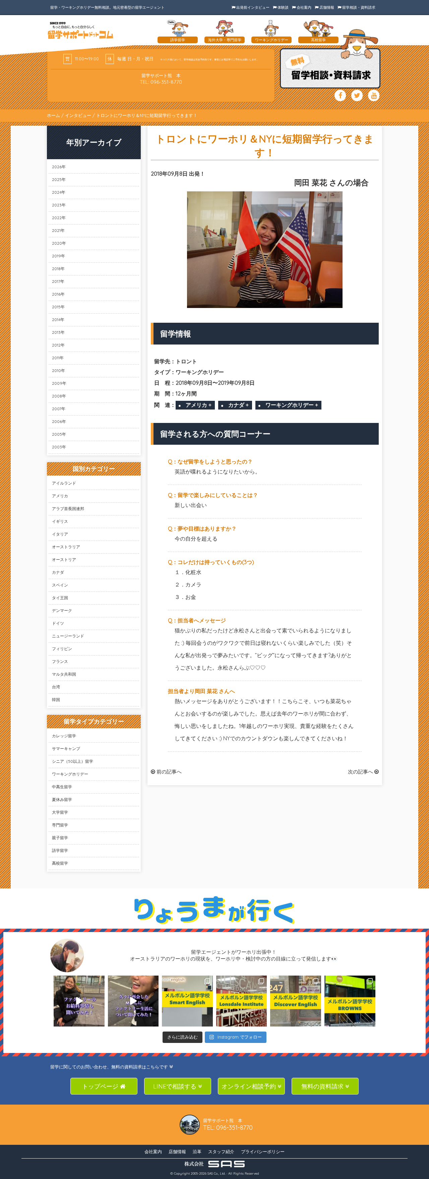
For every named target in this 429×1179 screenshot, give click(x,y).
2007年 (58, 408)
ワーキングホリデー (70, 774)
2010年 (58, 370)
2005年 (59, 434)
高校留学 (60, 863)
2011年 (58, 357)
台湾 (56, 686)
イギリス (60, 521)
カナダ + (238, 404)
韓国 (56, 699)
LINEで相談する (175, 1086)
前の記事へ (168, 771)
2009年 (59, 383)
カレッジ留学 (64, 735)
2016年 (58, 294)
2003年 (59, 446)
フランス (60, 661)
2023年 (59, 204)
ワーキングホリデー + (291, 404)
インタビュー (78, 115)
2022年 (59, 217)
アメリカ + (198, 404)
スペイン (60, 584)
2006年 (59, 421)
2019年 (58, 255)
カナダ (58, 572)
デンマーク (62, 610)
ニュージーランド (68, 635)
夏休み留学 (62, 799)
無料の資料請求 (323, 1086)
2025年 (59, 179)
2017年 (58, 281)
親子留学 (60, 837)
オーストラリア (66, 546)
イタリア (60, 534)
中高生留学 (62, 786)
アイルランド (64, 483)
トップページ (101, 1086)
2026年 (59, 166)
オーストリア (64, 559)
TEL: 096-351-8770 (161, 82)
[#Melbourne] (133, 1001)
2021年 (58, 230)
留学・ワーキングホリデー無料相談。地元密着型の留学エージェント (107, 7)
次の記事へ (361, 771)
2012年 (58, 345)
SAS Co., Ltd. (216, 1173)
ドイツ (58, 623)
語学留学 (60, 850)
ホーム (53, 115)
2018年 (58, 268)
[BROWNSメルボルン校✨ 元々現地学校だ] (349, 1001)
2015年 (58, 306)
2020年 (59, 243)
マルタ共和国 (64, 674)
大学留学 (60, 812)
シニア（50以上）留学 (72, 761)
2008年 (59, 395)
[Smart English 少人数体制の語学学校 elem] (187, 1001)
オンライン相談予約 (250, 1086)
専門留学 (60, 824)
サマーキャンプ (66, 748)
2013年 (58, 332)
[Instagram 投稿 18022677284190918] (79, 1001)
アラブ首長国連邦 (68, 508)
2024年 (58, 192)
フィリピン (62, 648)
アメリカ (60, 495)
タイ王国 (60, 597)
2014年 (58, 319)
